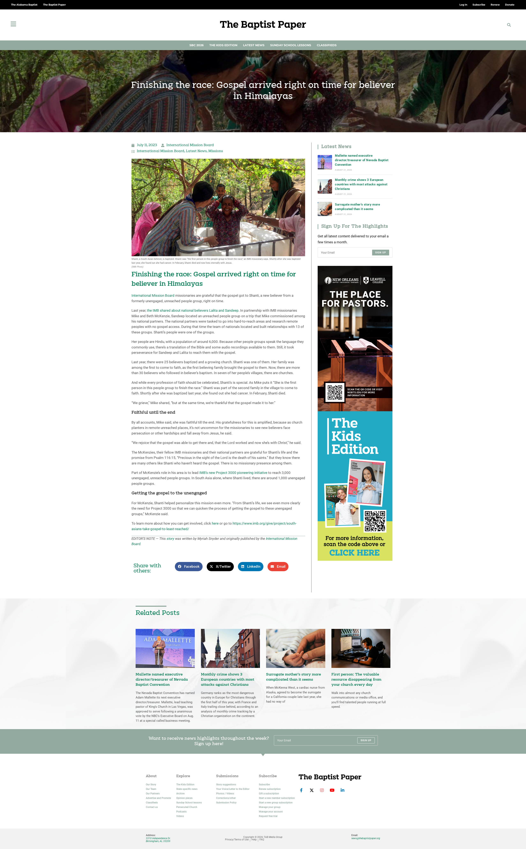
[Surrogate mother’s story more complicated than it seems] (325, 209)
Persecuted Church (186, 807)
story (170, 539)
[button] (508, 25)
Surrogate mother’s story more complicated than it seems (357, 207)
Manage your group (269, 807)
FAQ (262, 839)
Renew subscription (270, 789)
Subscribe (264, 784)
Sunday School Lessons (290, 45)
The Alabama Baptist (24, 4)
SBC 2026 (196, 45)
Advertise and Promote (158, 798)
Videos (180, 816)
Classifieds (327, 45)
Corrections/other (226, 798)
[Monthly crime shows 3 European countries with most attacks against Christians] (325, 186)
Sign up (380, 252)
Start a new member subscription (277, 798)
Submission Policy (226, 802)
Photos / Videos (225, 793)
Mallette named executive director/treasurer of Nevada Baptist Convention (361, 160)
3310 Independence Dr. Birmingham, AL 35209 (158, 840)
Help (254, 839)
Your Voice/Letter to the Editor (232, 789)
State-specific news (186, 789)
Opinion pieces (184, 798)
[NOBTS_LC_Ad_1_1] (355, 338)
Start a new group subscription (276, 802)
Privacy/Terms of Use (237, 839)
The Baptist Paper (54, 4)
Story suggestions (226, 784)
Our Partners (153, 793)
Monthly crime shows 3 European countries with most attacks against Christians (361, 184)
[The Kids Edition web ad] (355, 486)
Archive (180, 793)
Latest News (253, 45)
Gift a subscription (269, 793)
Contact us (152, 807)
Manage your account (271, 811)
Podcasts (181, 811)
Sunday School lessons (189, 802)
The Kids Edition (223, 45)
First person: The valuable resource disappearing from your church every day (356, 680)
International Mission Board (190, 145)
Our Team (151, 789)
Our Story (151, 784)
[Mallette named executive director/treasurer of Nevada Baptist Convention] (325, 162)
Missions (215, 151)
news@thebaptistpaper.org (365, 838)
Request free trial (268, 816)
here (215, 523)
